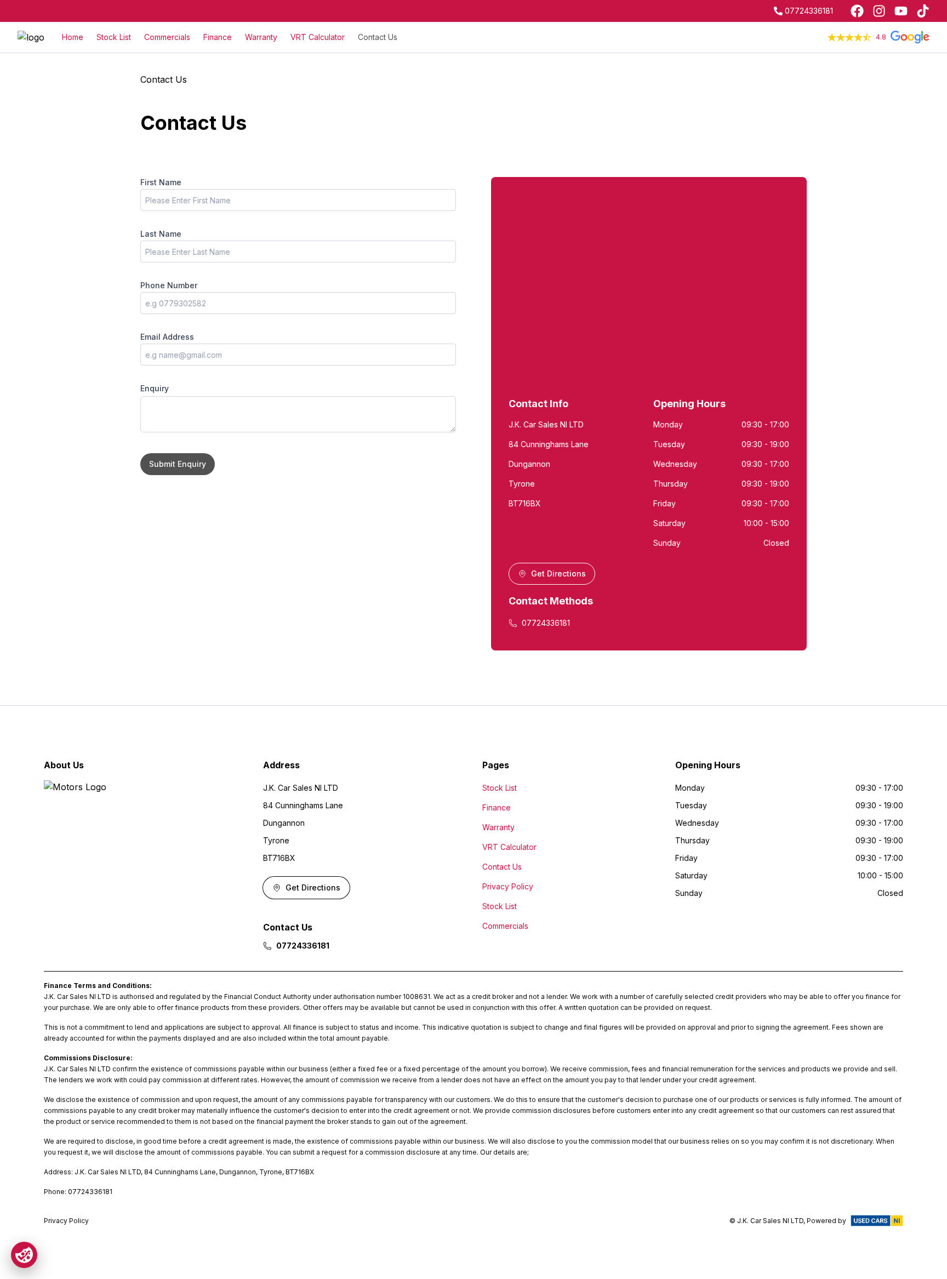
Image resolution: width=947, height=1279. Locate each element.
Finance (217, 37)
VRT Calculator (317, 37)
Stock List (113, 37)
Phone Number (168, 285)
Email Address (167, 336)
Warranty (261, 37)
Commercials (167, 37)
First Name (160, 182)
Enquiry (154, 388)
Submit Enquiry (177, 464)
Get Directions (558, 573)
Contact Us (377, 37)
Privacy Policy (507, 886)
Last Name (160, 233)
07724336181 (809, 10)
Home (72, 37)
